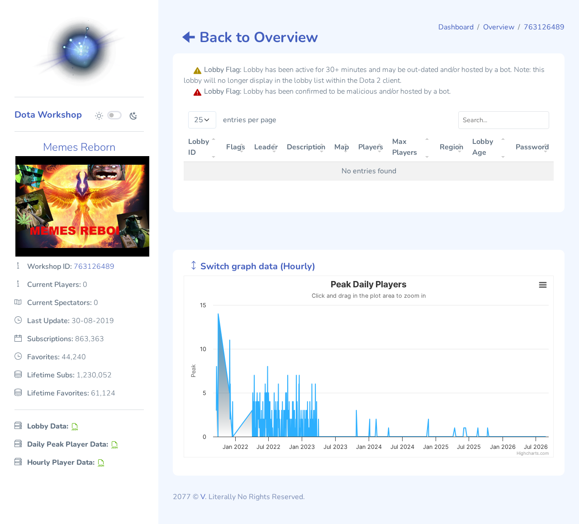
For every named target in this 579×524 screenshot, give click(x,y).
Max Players (404, 147)
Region (451, 147)
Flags (235, 147)
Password (532, 147)
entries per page (249, 120)
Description (306, 147)
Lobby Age (482, 147)
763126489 (544, 27)
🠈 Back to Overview (250, 37)
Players (370, 147)
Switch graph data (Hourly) (256, 266)
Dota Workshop (48, 115)
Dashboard (456, 27)
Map (341, 147)
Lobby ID (198, 147)
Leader (266, 147)
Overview (498, 27)
